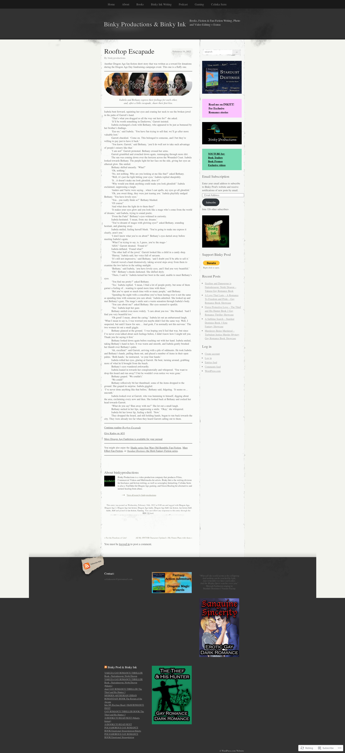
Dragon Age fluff (161, 507)
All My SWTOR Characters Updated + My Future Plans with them (164, 537)
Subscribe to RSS (92, 566)
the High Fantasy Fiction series (152, 451)
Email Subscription (215, 176)
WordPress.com (213, 371)
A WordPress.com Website (231, 750)
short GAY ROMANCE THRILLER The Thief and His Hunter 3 (123, 690)
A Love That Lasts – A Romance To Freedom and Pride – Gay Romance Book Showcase (221, 298)
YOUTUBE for (216, 154)
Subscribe (211, 202)
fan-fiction (132, 510)
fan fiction (174, 507)
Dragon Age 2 (110, 507)
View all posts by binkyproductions (141, 495)
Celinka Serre (219, 4)
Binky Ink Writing (161, 4)
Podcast (183, 4)
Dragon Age (184, 505)
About (125, 4)
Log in (208, 358)
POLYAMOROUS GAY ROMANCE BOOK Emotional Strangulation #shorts (122, 729)
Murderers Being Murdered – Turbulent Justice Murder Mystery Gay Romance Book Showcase (222, 334)
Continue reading (122, 427)
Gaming (199, 4)
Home (111, 4)
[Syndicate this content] (105, 667)
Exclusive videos (217, 165)
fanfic (108, 510)
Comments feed (213, 366)
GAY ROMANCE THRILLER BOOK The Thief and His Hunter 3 (124, 713)
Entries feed (211, 362)
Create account (212, 353)
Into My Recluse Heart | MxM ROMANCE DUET (124, 706)
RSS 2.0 (146, 513)
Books (140, 4)
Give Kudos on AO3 (114, 433)
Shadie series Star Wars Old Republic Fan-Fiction (155, 447)
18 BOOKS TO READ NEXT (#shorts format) (122, 719)
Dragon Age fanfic (145, 507)
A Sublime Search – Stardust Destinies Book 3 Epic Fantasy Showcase (219, 322)
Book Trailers (215, 157)
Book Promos (215, 161)
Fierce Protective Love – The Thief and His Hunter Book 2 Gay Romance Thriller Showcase (223, 310)
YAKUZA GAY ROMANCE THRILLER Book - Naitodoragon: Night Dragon (123, 674)
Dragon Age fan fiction (127, 507)
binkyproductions (116, 58)
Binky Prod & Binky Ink (122, 667)
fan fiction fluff (185, 507)
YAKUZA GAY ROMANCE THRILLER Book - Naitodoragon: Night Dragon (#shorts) (123, 682)
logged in (124, 544)
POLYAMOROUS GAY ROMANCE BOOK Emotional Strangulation (121, 735)
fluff (113, 510)
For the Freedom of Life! (115, 537)
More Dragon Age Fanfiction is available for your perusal (133, 439)
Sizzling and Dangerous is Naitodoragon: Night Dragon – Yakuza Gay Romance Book (220, 287)
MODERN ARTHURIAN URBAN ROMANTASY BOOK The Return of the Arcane (123, 698)
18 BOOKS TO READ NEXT (118, 724)
